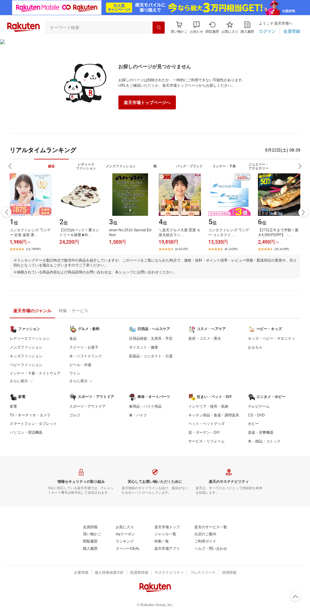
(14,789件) (33, 249)
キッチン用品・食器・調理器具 (213, 415)
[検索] (159, 28)
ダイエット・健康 (143, 347)
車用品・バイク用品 (145, 406)
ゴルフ (74, 415)
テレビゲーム (259, 406)
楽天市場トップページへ (147, 102)
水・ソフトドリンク (85, 356)
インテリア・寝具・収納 (208, 406)
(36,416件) (281, 249)
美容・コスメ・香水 (204, 338)
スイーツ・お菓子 (83, 347)
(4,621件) (181, 249)
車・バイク (138, 415)
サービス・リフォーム (206, 441)
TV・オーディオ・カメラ (30, 415)
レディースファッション (30, 338)
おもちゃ (255, 347)
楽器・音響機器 (260, 432)
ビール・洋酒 (80, 365)
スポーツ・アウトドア (87, 406)
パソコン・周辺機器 (26, 432)
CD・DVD (256, 415)
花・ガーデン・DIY (204, 432)
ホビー (253, 424)
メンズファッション (26, 347)
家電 (13, 406)
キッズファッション (26, 356)
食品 (73, 338)
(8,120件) (231, 249)
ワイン (74, 373)
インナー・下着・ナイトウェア (35, 373)
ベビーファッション (26, 365)
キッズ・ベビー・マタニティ (271, 338)
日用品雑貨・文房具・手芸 (151, 338)
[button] (196, 27)
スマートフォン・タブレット (33, 424)
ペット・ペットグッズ (206, 424)
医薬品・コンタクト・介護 (151, 356)
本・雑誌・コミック (264, 441)
